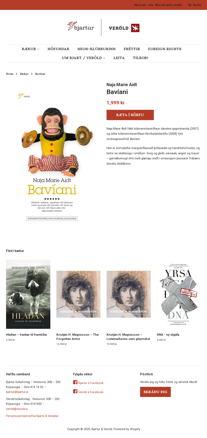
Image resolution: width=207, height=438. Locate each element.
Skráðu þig (155, 391)
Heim (9, 73)
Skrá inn (140, 5)
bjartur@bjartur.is (17, 392)
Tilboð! (140, 57)
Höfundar (58, 49)
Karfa (197, 5)
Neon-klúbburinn (96, 49)
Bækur (29, 49)
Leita (119, 57)
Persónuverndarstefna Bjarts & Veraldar (32, 416)
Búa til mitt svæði (168, 5)
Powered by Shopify (127, 429)
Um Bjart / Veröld (82, 57)
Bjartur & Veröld (102, 429)
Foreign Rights (164, 49)
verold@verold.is (17, 409)
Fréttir (132, 49)
